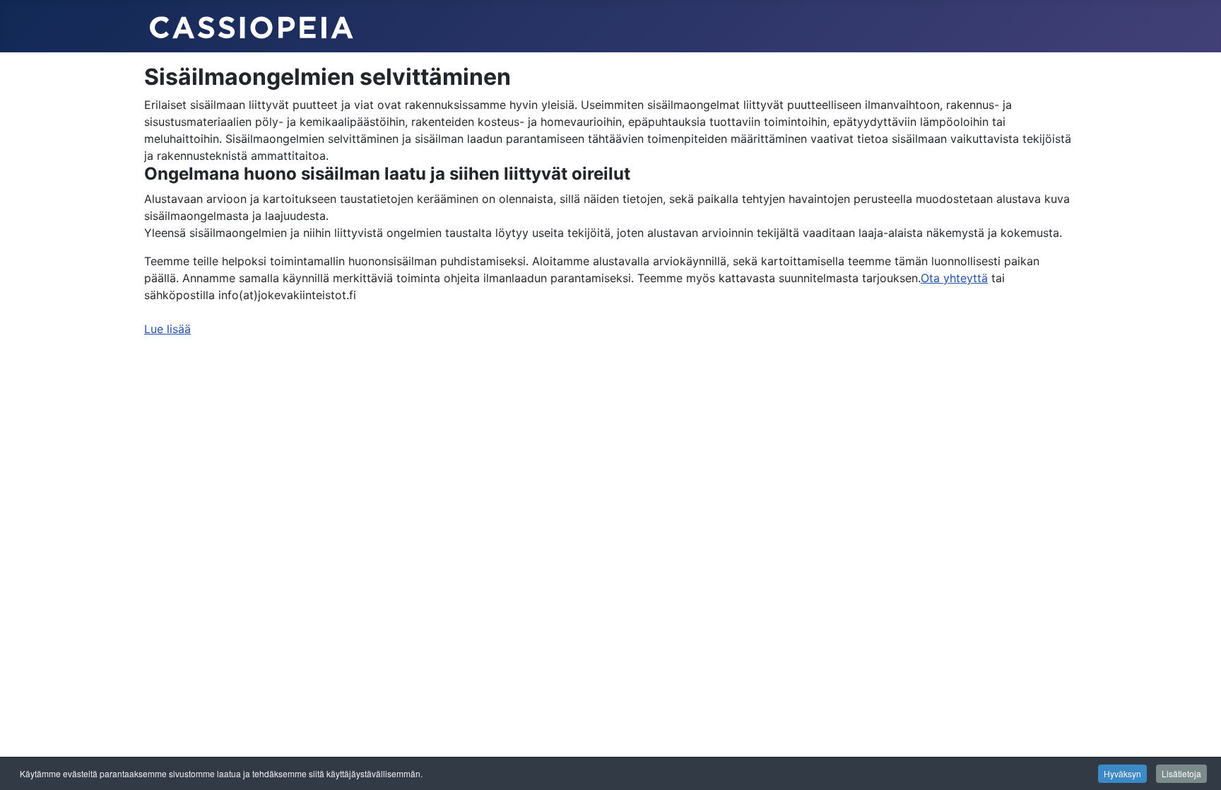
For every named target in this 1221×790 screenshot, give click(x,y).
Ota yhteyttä (954, 278)
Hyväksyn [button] (1122, 773)
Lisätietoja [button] (1181, 773)
